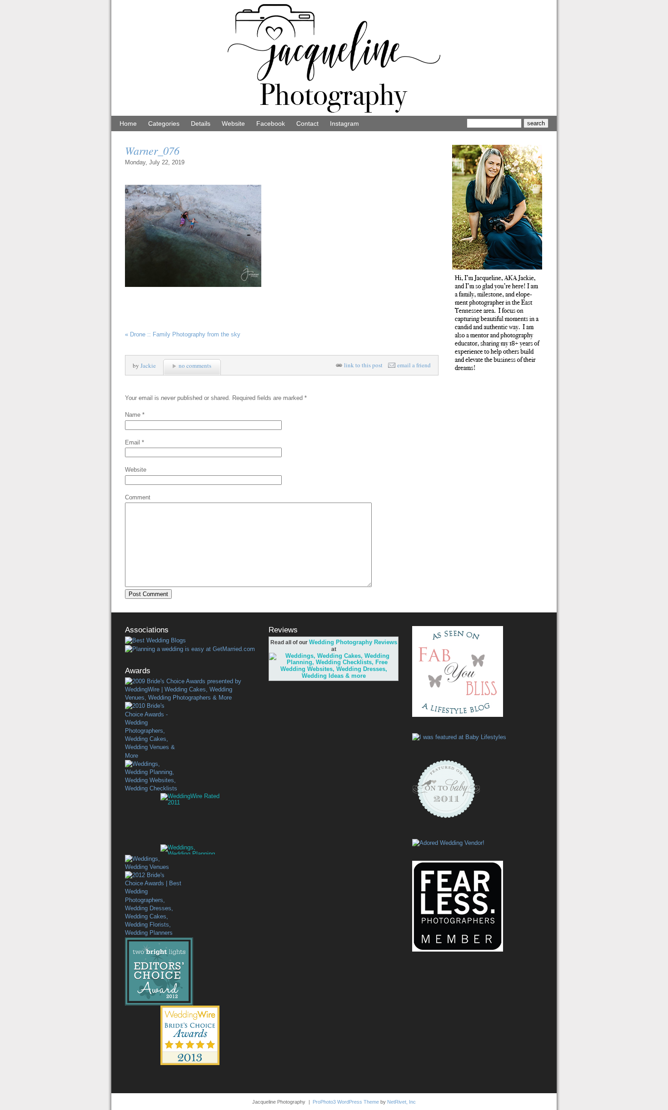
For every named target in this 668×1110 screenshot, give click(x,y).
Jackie (148, 365)
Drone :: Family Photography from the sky (182, 334)
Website (233, 123)
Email (132, 442)
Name (132, 414)
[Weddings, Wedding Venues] (153, 863)
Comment (137, 497)
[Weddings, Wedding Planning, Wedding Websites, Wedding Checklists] (153, 776)
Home (128, 123)
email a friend (414, 365)
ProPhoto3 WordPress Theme (346, 1102)
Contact (307, 123)
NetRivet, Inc (401, 1102)
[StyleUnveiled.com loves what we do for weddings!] (448, 842)
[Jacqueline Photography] (334, 113)
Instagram (344, 123)
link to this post (363, 365)
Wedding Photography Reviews (353, 642)
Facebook (270, 123)
